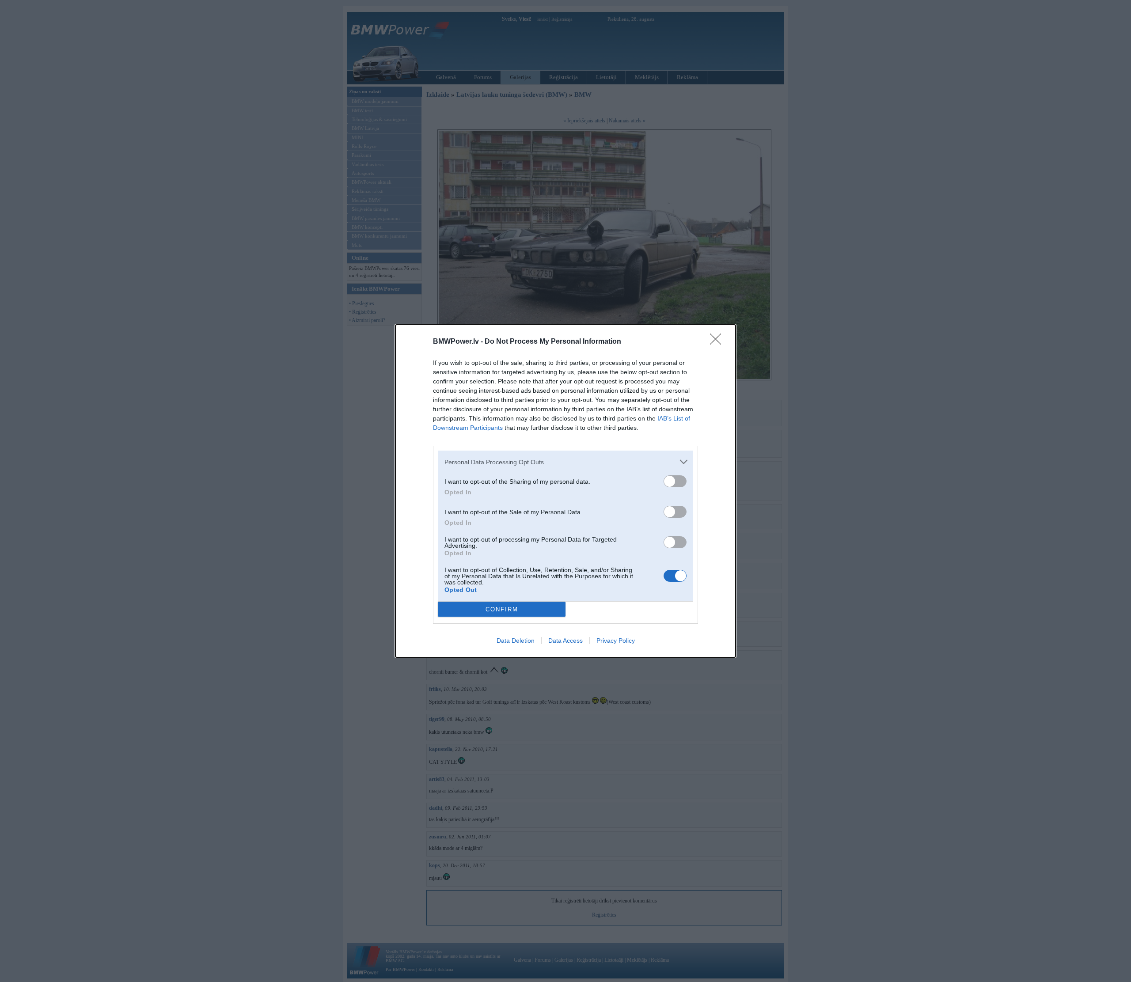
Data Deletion (516, 640)
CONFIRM (502, 609)
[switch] (675, 481)
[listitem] (565, 461)
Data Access (565, 640)
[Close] (718, 342)
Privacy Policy (615, 640)
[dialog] (565, 491)
